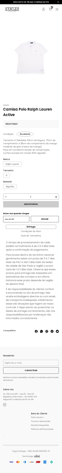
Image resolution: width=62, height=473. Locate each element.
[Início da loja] (12, 9)
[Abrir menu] (57, 9)
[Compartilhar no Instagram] (46, 332)
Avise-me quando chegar (16, 213)
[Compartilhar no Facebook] (36, 332)
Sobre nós (8, 389)
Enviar (44, 219)
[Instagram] (4, 405)
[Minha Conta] (43, 9)
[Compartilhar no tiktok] (52, 332)
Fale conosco (37, 417)
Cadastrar (31, 370)
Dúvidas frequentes (40, 425)
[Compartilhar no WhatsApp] (41, 332)
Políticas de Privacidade (42, 429)
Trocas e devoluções (40, 421)
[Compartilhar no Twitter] (57, 332)
